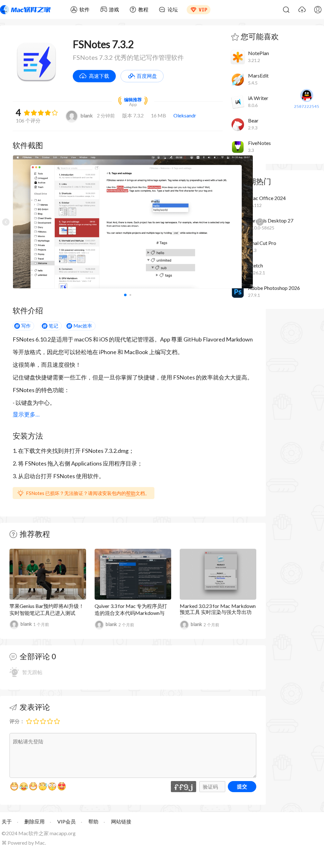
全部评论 (35, 656)
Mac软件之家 (25, 9)
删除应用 (34, 821)
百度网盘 (147, 76)
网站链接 (121, 821)
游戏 (114, 9)
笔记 (53, 325)
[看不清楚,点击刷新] (183, 786)
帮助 (130, 493)
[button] (260, 221)
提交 (242, 786)
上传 (302, 9)
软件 (84, 9)
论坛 (173, 9)
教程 (143, 9)
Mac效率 (82, 325)
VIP (203, 10)
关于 (7, 821)
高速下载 (99, 76)
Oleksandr (184, 115)
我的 (317, 9)
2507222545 (306, 106)
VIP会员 (66, 821)
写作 (26, 325)
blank (86, 115)
